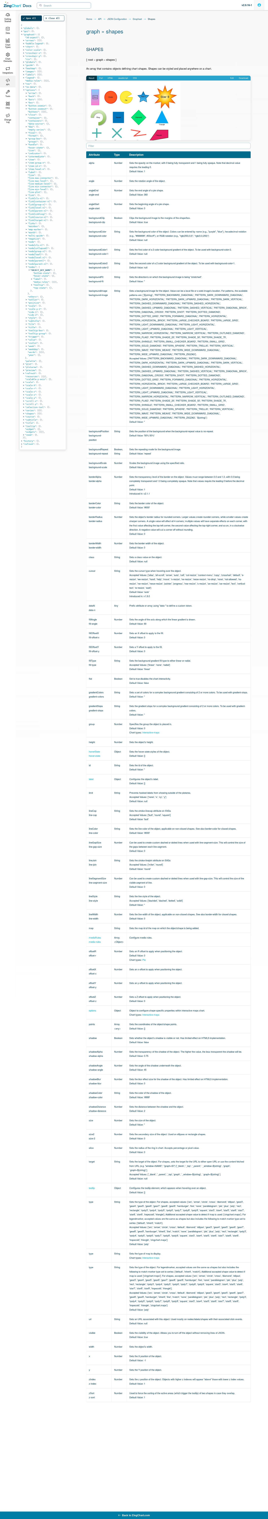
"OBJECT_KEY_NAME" (40, 270)
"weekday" (33, 349)
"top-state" (40, 288)
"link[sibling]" (37, 214)
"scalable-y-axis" (35, 379)
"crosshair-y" (33, 56)
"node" (31, 242)
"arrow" (32, 93)
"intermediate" (36, 156)
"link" (31, 195)
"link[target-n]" (38, 220)
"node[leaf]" (35, 254)
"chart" (29, 47)
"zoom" (29, 435)
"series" (30, 410)
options (92, 1010)
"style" (32, 318)
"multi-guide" (36, 236)
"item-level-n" (36, 169)
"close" (32, 115)
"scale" (32, 306)
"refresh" (30, 373)
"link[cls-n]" (36, 198)
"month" (32, 232)
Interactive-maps (150, 732)
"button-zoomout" (38, 109)
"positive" (34, 303)
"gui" (26, 31)
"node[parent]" (36, 261)
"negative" (34, 239)
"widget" (30, 429)
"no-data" (30, 87)
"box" (31, 102)
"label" (32, 172)
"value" (32, 340)
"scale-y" (30, 398)
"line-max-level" (38, 181)
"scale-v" (30, 392)
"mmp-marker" (35, 229)
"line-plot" (34, 192)
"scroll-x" (31, 401)
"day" (31, 127)
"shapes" (30, 413)
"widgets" (30, 432)
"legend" (30, 78)
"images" (30, 71)
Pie (144, 959)
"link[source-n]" (38, 217)
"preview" (30, 370)
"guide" (29, 65)
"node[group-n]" (37, 251)
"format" (33, 136)
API (99, 19)
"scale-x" (30, 395)
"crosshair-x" (33, 53)
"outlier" (33, 300)
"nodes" (32, 267)
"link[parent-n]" (38, 211)
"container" (34, 118)
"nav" (28, 84)
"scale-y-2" (34, 309)
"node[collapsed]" (38, 248)
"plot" (29, 364)
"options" (30, 90)
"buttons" (33, 112)
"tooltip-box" (36, 330)
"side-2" (33, 315)
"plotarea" (31, 367)
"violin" (33, 343)
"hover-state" (36, 148)
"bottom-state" (41, 273)
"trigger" (33, 337)
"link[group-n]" (37, 204)
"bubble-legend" (34, 43)
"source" (30, 417)
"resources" (32, 376)
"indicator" (34, 153)
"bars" (31, 99)
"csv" (28, 59)
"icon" (31, 150)
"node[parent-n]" (38, 264)
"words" (32, 352)
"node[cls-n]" (36, 245)
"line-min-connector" (40, 186)
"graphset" (29, 34)
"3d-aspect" (32, 37)
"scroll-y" (31, 404)
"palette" (30, 361)
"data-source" (36, 124)
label (91, 779)
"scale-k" (30, 385)
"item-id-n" (34, 166)
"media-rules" (33, 81)
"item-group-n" (36, 163)
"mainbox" (33, 226)
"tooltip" (38, 285)
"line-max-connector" (40, 178)
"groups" (33, 141)
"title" (32, 327)
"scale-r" (30, 388)
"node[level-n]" (37, 257)
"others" (33, 297)
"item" (31, 160)
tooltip (92, 1188)
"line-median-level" (39, 184)
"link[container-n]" (39, 201)
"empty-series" (36, 130)
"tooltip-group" (37, 333)
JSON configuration (117, 19)
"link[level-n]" (37, 208)
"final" (32, 133)
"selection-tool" (35, 407)
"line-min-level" (38, 189)
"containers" (35, 121)
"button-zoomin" (37, 106)
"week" (31, 346)
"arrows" (30, 40)
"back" (31, 96)
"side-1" (33, 312)
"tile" (31, 324)
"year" (31, 355)
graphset (137, 19)
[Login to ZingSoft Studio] (259, 5)
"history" (28, 441)
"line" (31, 175)
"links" (32, 223)
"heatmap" (30, 68)
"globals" (28, 28)
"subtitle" (34, 321)
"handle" (33, 144)
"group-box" (34, 139)
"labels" (30, 75)
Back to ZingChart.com (136, 1515)
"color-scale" (33, 50)
